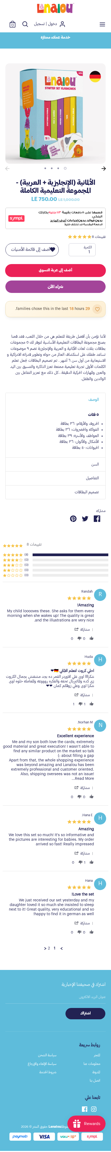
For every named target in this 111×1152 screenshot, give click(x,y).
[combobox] (82, 249)
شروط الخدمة (48, 1072)
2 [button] (58, 168)
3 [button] (52, 168)
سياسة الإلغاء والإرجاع (42, 1063)
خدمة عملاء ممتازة (55, 37)
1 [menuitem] (54, 948)
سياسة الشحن (47, 1055)
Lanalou (54, 1126)
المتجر (97, 1055)
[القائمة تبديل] (102, 24)
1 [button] (65, 168)
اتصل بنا (95, 1080)
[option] (55, 37)
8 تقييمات (99, 236)
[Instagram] (93, 1108)
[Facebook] (84, 1108)
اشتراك (85, 1013)
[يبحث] (25, 24)
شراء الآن (55, 287)
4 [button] (45, 168)
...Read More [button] (83, 779)
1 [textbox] (89, 252)
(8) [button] (26, 554)
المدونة (96, 1072)
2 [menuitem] (49, 948)
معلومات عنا (92, 1063)
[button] (83, 629)
